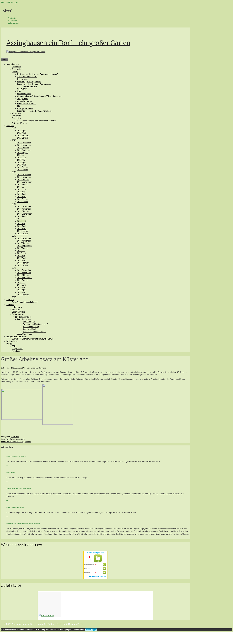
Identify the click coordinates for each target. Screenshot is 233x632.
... (7, 465)
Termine (10, 300)
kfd (18, 106)
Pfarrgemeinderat (25, 108)
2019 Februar (23, 199)
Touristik (10, 305)
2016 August (22, 280)
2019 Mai (21, 192)
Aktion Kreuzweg (24, 101)
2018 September (24, 214)
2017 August (22, 248)
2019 (14, 172)
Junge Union (22, 99)
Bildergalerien (12, 341)
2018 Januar (22, 233)
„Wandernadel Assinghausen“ (35, 324)
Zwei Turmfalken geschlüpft (13, 439)
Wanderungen (29, 322)
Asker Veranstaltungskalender (25, 302)
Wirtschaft (16, 113)
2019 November (24, 177)
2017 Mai (21, 255)
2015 (14, 297)
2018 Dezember (24, 206)
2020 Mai (21, 160)
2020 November (24, 145)
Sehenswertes (18, 314)
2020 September (24, 150)
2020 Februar (23, 167)
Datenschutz (13, 23)
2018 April (21, 226)
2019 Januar (22, 202)
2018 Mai (21, 224)
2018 (14, 204)
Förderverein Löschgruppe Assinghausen (34, 84)
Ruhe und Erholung (31, 327)
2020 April (21, 162)
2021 (14, 128)
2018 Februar (23, 231)
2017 (14, 236)
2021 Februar (23, 135)
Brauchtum (16, 116)
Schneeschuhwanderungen (34, 331)
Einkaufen (16, 309)
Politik (9, 344)
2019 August (22, 184)
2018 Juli (21, 219)
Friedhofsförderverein (26, 103)
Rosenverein (22, 79)
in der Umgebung (24, 334)
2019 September (24, 182)
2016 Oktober (23, 275)
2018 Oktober (23, 211)
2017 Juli (21, 250)
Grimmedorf (17, 69)
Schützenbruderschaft (27, 76)
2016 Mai (21, 287)
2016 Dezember (24, 270)
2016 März (21, 292)
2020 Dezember (24, 143)
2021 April (21, 130)
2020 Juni (21, 157)
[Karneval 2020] (49, 604)
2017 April (21, 258)
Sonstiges (16, 351)
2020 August (22, 152)
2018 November (24, 209)
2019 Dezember (24, 175)
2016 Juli (21, 282)
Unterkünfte (17, 307)
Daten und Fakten (19, 123)
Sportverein (22, 89)
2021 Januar (22, 138)
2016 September (24, 278)
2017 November (24, 241)
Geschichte (16, 118)
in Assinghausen (24, 319)
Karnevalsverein (24, 94)
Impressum (12, 20)
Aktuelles (10, 126)
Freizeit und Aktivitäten (22, 317)
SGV (19, 91)
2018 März (21, 229)
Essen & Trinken (18, 312)
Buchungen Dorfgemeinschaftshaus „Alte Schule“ (33, 339)
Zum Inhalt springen (9, 2)
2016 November (24, 273)
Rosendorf (16, 67)
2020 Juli (21, 155)
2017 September (24, 246)
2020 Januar (22, 170)
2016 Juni (21, 285)
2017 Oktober (23, 243)
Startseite (12, 18)
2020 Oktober (23, 148)
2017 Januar (22, 265)
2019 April (21, 194)
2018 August (22, 216)
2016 (14, 268)
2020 (14, 140)
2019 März (21, 197)
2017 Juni (21, 253)
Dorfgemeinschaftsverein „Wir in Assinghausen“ (37, 74)
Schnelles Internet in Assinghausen (16, 441)
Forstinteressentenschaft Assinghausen (34, 111)
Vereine (15, 72)
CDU (14, 346)
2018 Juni (21, 221)
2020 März (21, 165)
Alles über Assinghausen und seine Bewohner (36, 121)
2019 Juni (21, 189)
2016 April (21, 290)
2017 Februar (23, 263)
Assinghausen (12, 64)
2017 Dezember (24, 238)
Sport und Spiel (29, 329)
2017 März (21, 260)
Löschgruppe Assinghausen (29, 81)
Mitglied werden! (30, 86)
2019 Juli (21, 187)
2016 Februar (23, 295)
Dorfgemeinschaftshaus (16, 336)
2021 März (21, 133)
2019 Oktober (23, 179)
